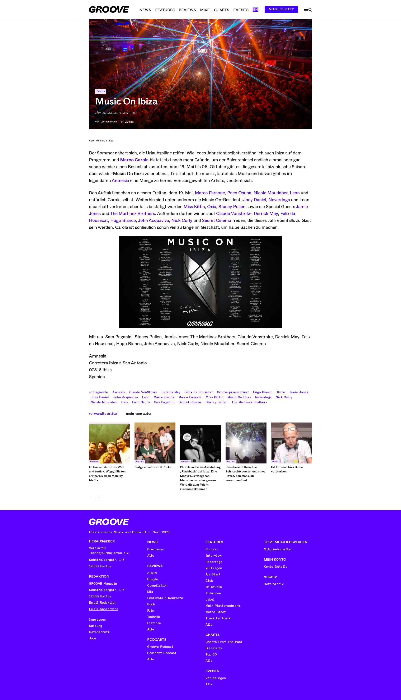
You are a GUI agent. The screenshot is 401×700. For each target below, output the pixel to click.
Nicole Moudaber (271, 193)
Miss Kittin (194, 207)
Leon (295, 193)
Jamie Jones (298, 391)
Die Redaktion (109, 121)
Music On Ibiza (239, 396)
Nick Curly (181, 220)
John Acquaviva (153, 220)
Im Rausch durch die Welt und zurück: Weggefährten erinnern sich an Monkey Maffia (107, 473)
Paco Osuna (239, 193)
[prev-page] (91, 497)
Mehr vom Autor (139, 413)
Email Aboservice (103, 609)
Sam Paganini (164, 401)
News (275, 461)
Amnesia (120, 180)
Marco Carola (134, 160)
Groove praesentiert (233, 391)
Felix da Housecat (198, 391)
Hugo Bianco (123, 220)
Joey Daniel (254, 200)
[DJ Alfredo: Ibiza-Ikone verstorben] (291, 443)
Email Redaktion (102, 603)
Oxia (211, 207)
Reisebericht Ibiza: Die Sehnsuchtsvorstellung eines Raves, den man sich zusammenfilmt (245, 473)
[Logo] (109, 9)
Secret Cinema (216, 220)
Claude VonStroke (143, 391)
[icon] (308, 10)
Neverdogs (279, 200)
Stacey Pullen (231, 207)
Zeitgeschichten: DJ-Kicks (153, 467)
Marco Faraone (210, 193)
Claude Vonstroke (233, 213)
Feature (94, 461)
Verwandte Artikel (103, 413)
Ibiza (281, 391)
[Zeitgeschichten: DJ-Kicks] (155, 443)
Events (100, 91)
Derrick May (266, 213)
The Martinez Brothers (132, 213)
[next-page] (98, 497)
